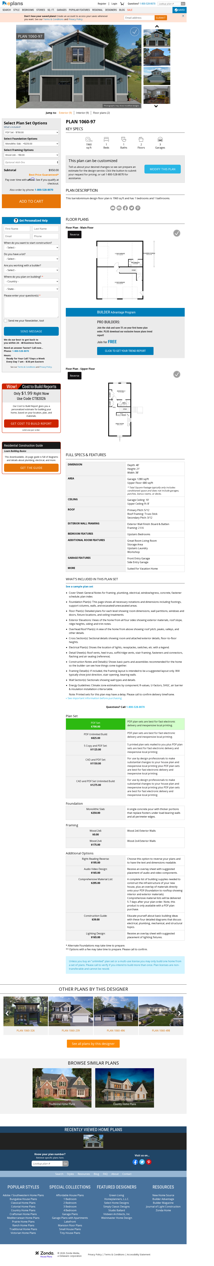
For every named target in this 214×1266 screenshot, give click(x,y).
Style (16, 9)
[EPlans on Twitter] (142, 1162)
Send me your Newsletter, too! (26, 320)
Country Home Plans (23, 1210)
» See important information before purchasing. (94, 698)
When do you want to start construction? (28, 243)
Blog (122, 9)
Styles (70, 1174)
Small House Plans (70, 1229)
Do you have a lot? (15, 254)
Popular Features (79, 9)
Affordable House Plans (70, 1195)
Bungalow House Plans (23, 1199)
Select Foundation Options (20, 138)
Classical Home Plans (23, 1203)
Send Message (31, 331)
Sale (129, 9)
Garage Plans (70, 1214)
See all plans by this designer (93, 1044)
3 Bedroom (69, 1206)
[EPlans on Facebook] (135, 1162)
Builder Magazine (163, 1203)
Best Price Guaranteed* (44, 174)
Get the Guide (31, 468)
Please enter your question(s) (22, 295)
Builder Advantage (163, 1199)
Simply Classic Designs (116, 1206)
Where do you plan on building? (23, 276)
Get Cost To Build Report (31, 423)
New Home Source (163, 1195)
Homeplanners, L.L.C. (116, 1199)
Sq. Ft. (50, 9)
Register (102, 3)
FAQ (105, 1174)
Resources (84, 1174)
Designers (111, 9)
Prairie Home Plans (23, 1221)
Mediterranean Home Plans (23, 1218)
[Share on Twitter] (131, 208)
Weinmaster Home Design (116, 1218)
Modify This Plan (162, 169)
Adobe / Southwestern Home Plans (23, 1195)
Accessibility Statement (138, 1254)
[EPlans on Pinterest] (148, 1162)
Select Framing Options (19, 150)
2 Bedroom (69, 1203)
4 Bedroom (69, 1210)
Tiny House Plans (70, 1233)
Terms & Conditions (53, 19)
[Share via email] (113, 208)
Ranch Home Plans (23, 1225)
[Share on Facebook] (125, 208)
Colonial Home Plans (23, 1206)
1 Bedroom (69, 1199)
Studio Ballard (116, 1210)
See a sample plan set (79, 586)
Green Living (116, 1195)
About (115, 1174)
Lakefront (70, 1221)
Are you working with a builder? (22, 265)
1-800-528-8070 (147, 3)
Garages (61, 9)
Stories (40, 9)
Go (183, 3)
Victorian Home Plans (23, 1233)
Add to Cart (31, 201)
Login (114, 3)
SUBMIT (161, 17)
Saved (181, 9)
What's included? (12, 126)
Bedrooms (28, 9)
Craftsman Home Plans (23, 1214)
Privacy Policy (75, 19)
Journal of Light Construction (163, 1206)
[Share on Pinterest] (138, 208)
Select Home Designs (116, 1203)
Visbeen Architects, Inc (116, 1214)
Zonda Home (163, 1210)
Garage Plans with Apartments (70, 1218)
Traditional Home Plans (23, 1229)
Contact (126, 1174)
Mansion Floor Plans (70, 1225)
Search (7, 9)
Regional (97, 9)
